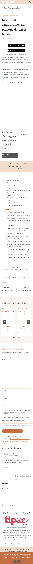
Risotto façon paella (24, 288)
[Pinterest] (8, 2)
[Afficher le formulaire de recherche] (30, 2)
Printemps (26, 277)
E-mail (5, 398)
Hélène (14, 77)
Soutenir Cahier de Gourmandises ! (16, 544)
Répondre (5, 467)
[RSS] (11, 2)
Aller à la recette (17, 45)
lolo (11, 454)
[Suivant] (28, 322)
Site (4, 406)
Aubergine (6, 277)
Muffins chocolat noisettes (7, 290)
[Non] (31, 558)
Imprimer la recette (17, 50)
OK (14, 561)
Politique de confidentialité (16, 551)
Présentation (8, 549)
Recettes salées (13, 15)
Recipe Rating (6, 357)
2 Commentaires (16, 39)
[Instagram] (3, 2)
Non (19, 561)
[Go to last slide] (4, 322)
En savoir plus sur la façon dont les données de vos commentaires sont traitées (16, 441)
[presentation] (8, 314)
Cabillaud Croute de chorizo (23, 326)
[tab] (13, 337)
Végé (4, 281)
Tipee (21, 532)
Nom (5, 390)
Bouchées (14, 277)
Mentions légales (22, 549)
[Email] (13, 2)
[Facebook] (5, 2)
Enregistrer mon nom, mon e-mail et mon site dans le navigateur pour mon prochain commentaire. (17, 412)
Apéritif (4, 15)
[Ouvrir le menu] (28, 8)
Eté (19, 277)
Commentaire (7, 365)
